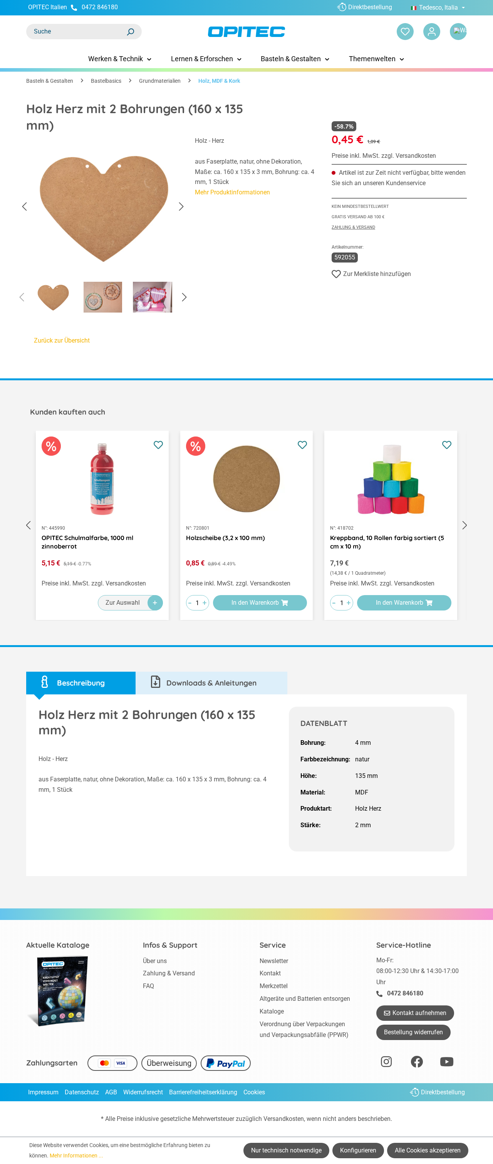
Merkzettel (274, 986)
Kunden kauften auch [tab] (67, 411)
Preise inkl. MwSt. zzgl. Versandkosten (384, 155)
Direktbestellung (370, 7)
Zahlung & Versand (353, 227)
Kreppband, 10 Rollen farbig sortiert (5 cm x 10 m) (387, 542)
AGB (111, 1092)
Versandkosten (283, 1118)
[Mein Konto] (431, 31)
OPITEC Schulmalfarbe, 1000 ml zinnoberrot (87, 542)
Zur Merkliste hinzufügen (377, 274)
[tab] (81, 683)
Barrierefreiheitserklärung (203, 1092)
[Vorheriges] (24, 206)
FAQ (148, 986)
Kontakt (270, 973)
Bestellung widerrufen (413, 1032)
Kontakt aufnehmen (419, 1013)
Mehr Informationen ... (76, 1155)
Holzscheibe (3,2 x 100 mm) (225, 538)
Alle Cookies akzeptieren (428, 1150)
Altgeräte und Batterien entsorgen (305, 998)
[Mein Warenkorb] (458, 31)
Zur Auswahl (123, 602)
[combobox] (76, 31)
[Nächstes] (181, 206)
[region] (102, 226)
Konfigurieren (358, 1150)
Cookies (254, 1092)
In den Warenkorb (255, 602)
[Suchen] (130, 31)
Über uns (155, 961)
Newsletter (274, 961)
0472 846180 (100, 7)
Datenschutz (82, 1092)
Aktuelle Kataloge (57, 945)
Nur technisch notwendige (286, 1150)
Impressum (43, 1092)
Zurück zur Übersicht (62, 340)
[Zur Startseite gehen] (246, 32)
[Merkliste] (405, 31)
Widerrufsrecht (143, 1092)
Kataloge (272, 1011)
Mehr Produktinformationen (232, 192)
